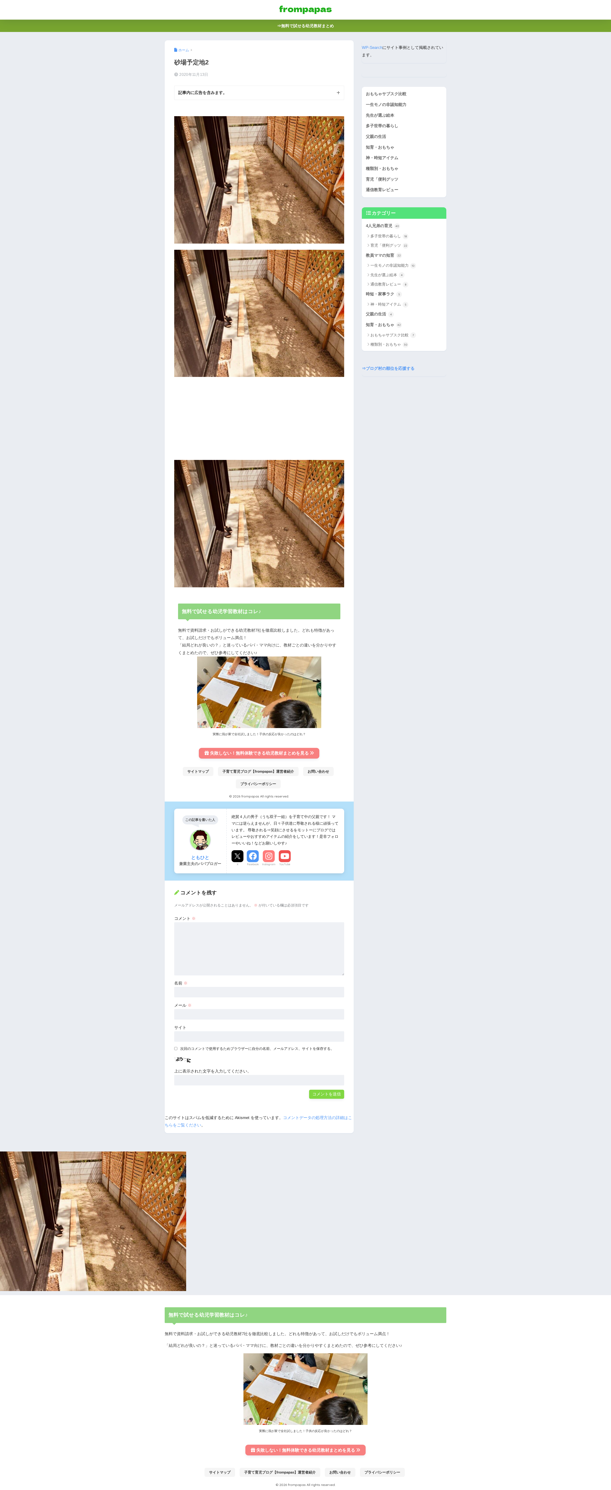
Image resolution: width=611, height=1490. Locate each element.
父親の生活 (376, 136)
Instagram (268, 864)
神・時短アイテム (382, 158)
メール (183, 1005)
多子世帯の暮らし (382, 126)
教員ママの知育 (383, 255)
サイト (180, 1027)
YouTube (284, 864)
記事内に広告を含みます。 (202, 92)
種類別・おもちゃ (382, 168)
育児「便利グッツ (382, 179)
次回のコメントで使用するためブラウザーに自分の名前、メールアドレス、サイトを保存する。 (257, 1049)
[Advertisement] (259, 416)
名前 (181, 983)
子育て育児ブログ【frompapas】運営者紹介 (258, 771)
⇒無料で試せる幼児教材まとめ (305, 26)
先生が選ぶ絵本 (380, 115)
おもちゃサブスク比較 (386, 94)
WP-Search (372, 47)
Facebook (253, 864)
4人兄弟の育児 (382, 226)
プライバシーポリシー (258, 784)
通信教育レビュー (382, 190)
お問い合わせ (318, 771)
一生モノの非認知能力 (386, 104)
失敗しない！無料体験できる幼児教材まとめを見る (259, 753)
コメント (185, 918)
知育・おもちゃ (380, 147)
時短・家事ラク (383, 294)
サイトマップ (198, 771)
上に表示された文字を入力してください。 (212, 1071)
